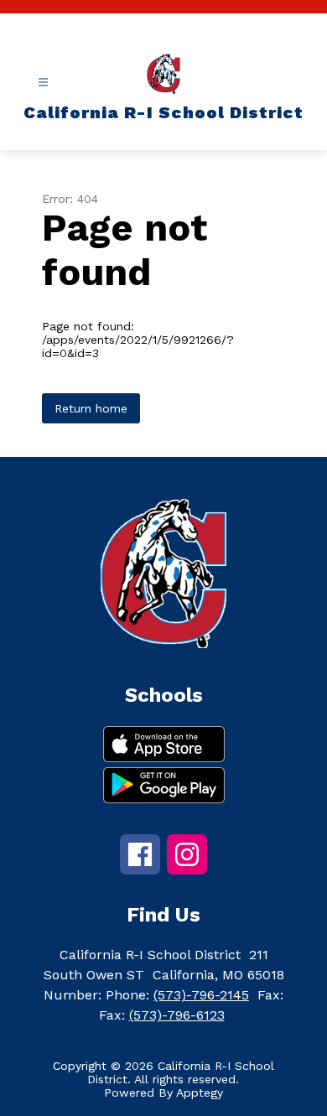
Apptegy (199, 1092)
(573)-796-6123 (177, 1015)
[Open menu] (43, 82)
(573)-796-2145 (201, 995)
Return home (90, 408)
